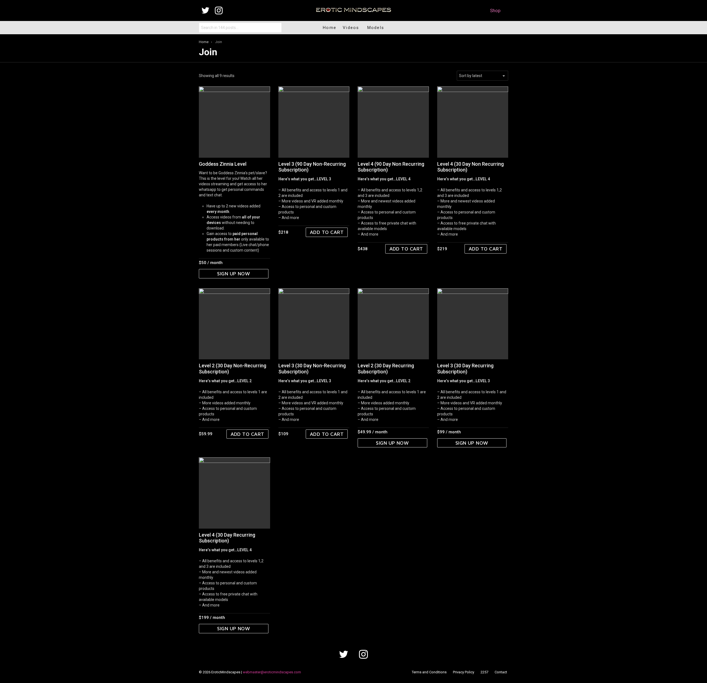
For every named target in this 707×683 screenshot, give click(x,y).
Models (375, 27)
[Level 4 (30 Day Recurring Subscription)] (234, 493)
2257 (484, 672)
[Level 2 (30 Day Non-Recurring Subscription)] (234, 324)
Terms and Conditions (429, 672)
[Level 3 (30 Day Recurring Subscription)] (472, 324)
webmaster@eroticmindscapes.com (272, 672)
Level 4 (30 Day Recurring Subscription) (227, 538)
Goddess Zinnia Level (222, 164)
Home (329, 27)
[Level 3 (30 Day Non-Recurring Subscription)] (314, 324)
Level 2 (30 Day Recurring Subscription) (386, 369)
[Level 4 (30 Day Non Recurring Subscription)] (472, 122)
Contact (501, 672)
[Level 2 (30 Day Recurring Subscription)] (393, 324)
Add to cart (327, 232)
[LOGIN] (495, 27)
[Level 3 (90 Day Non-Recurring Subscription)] (314, 122)
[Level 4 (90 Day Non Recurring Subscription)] (393, 122)
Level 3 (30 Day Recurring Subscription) (465, 369)
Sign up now (233, 273)
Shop (495, 10)
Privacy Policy (463, 672)
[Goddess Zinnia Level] (234, 122)
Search (276, 28)
